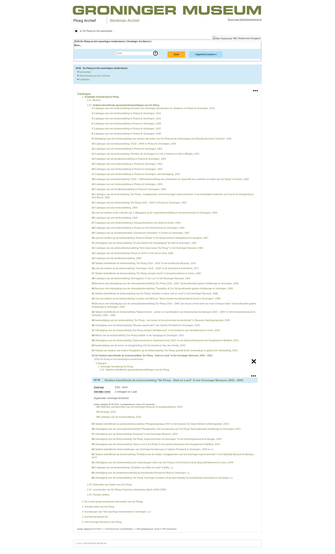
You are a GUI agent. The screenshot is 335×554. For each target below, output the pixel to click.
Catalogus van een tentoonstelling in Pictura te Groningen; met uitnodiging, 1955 (136, 174)
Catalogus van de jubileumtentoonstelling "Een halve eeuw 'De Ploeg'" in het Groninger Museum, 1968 (147, 248)
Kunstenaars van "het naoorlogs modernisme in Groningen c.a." (116, 511)
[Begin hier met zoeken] (76, 31)
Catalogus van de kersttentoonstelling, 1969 (116, 258)
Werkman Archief (124, 20)
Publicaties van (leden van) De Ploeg (109, 484)
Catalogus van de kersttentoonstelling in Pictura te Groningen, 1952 (129, 159)
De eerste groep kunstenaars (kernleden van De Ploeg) (112, 501)
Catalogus (84, 79)
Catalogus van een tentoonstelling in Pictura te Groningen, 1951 (127, 148)
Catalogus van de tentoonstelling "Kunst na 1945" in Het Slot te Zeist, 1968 (132, 253)
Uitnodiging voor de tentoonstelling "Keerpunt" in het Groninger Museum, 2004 (135, 434)
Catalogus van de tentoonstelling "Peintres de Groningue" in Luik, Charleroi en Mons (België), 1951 (145, 154)
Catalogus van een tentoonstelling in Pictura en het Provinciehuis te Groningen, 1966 (138, 228)
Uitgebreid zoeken (205, 54)
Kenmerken (85, 72)
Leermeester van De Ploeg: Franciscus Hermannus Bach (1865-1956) (126, 489)
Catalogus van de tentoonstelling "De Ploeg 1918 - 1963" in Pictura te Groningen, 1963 (139, 202)
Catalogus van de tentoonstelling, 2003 (119, 417)
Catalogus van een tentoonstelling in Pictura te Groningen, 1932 (126, 118)
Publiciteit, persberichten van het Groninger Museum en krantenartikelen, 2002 (140, 407)
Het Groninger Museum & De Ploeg (102, 522)
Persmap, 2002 (106, 412)
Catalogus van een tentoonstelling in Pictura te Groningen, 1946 (126, 133)
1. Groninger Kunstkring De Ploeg (115, 366)
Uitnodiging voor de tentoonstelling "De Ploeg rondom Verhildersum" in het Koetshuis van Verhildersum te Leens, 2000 (156, 330)
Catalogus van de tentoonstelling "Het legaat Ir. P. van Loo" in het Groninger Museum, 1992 (141, 278)
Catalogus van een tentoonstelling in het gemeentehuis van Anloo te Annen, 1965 (136, 222)
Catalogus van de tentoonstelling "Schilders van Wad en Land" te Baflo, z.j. (133, 467)
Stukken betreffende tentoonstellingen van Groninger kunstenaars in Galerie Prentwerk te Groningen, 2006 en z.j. (153, 449)
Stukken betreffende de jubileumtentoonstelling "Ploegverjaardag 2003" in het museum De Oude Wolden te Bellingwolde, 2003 (160, 424)
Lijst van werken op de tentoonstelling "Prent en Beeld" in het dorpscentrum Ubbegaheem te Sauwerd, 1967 (150, 238)
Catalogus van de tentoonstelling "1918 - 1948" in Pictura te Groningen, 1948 (134, 143)
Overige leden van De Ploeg (98, 506)
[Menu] (255, 90)
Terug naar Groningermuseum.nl (245, 19)
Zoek (80, 53)
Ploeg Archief (84, 20)
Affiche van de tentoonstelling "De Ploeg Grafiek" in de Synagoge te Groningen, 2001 (138, 335)
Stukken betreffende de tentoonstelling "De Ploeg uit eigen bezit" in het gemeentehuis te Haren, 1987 (146, 273)
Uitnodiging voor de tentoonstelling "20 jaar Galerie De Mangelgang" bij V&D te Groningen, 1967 (144, 243)
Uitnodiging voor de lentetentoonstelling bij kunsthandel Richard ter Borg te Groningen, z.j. (141, 472)
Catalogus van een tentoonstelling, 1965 (115, 217)
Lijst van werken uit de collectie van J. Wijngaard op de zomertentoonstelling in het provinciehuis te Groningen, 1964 (154, 212)
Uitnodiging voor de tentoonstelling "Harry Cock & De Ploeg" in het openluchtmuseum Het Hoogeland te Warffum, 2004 (156, 444)
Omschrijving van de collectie (94, 75)
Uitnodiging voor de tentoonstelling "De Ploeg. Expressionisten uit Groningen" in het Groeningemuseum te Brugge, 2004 (157, 439)
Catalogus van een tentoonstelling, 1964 (115, 207)
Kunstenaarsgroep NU (95, 516)
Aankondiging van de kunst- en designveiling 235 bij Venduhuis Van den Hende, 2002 (139, 345)
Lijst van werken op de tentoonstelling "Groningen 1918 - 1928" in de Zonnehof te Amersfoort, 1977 (145, 268)
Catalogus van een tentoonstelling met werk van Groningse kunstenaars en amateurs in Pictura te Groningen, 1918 (153, 108)
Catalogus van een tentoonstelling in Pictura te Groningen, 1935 (126, 123)
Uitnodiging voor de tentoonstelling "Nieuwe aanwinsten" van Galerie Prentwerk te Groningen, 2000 (146, 325)
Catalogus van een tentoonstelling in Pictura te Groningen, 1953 (127, 164)
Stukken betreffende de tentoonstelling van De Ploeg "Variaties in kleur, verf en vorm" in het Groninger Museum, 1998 (155, 293)
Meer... (77, 45)
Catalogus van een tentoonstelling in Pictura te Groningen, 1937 (126, 128)
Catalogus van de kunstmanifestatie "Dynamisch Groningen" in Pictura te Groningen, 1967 (141, 233)
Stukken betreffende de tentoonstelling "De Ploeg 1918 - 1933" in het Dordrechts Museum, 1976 (144, 263)
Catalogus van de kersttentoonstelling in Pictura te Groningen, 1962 (129, 189)
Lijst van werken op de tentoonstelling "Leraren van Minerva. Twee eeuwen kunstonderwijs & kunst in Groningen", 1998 (156, 298)
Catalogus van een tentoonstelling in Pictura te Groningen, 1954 (127, 169)
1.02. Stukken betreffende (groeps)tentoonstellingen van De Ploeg (134, 369)
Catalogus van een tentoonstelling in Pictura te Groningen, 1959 (127, 184)
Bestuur (94, 100)
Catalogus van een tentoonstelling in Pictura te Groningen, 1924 (126, 113)
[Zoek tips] (155, 53)
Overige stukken (98, 494)
